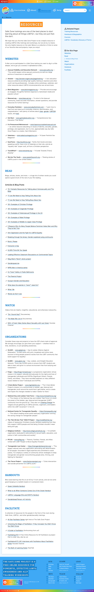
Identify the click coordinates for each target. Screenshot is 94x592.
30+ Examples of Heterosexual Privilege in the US (25, 213)
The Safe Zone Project (5, 10)
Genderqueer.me (13, 263)
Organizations (69, 64)
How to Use (51, 583)
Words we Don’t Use (15, 294)
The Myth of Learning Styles (17, 548)
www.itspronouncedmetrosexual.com (43, 124)
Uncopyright (51, 581)
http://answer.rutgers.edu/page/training (29, 79)
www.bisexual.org (25, 98)
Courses (67, 37)
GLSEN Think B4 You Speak (17, 250)
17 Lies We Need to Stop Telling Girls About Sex (24, 196)
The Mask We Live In (15, 319)
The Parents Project (15, 276)
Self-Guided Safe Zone (65, 566)
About (33, 10)
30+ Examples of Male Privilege (19, 217)
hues (80, 590)
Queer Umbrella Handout (16, 486)
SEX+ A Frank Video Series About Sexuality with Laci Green (28, 323)
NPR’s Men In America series (17, 268)
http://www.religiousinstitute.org (34, 431)
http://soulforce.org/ (24, 142)
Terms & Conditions (13, 590)
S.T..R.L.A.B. (63, 581)
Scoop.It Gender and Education (18, 281)
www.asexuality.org (46, 70)
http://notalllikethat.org (44, 420)
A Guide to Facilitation (15, 530)
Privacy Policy (4, 590)
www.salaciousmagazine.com (27, 135)
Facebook (78, 579)
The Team (51, 576)
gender (46, 111)
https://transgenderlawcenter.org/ (39, 446)
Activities (51, 564)
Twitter (78, 581)
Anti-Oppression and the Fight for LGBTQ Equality (25, 233)
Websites (67, 53)
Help (59, 10)
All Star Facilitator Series (16, 519)
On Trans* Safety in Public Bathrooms (21, 272)
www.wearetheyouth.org (31, 157)
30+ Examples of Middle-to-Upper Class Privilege (25, 222)
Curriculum (19, 10)
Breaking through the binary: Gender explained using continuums (30, 237)
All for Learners (63, 570)
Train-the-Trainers (81, 568)
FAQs (49, 566)
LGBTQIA (53, 111)
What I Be (11, 289)
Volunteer (51, 578)
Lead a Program (80, 564)
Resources (46, 10)
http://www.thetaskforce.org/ (46, 396)
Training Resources (71, 31)
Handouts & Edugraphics (73, 34)
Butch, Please (12, 241)
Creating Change (46, 402)
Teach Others (63, 576)
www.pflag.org (19, 439)
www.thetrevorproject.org (32, 461)
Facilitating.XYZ (13, 535)
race (17, 113)
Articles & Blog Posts (72, 58)
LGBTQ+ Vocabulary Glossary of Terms (77, 40)
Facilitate (67, 70)
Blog (49, 568)
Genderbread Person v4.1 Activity (19, 499)
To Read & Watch (64, 568)
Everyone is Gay (13, 246)
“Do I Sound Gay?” (14, 314)
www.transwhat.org (25, 151)
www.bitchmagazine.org (29, 89)
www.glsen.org (20, 361)
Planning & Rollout (81, 566)
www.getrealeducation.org (25, 118)
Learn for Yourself (64, 564)
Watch (66, 61)
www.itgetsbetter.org (32, 385)
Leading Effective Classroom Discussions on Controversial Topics (30, 254)
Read (66, 56)
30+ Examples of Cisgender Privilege (20, 209)
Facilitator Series (64, 578)
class (41, 111)
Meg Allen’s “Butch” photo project (19, 259)
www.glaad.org (20, 350)
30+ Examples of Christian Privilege (20, 204)
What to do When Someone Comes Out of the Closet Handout (29, 491)
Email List (78, 577)
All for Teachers (63, 583)
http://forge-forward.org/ (22, 372)
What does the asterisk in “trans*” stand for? (23, 285)
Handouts (67, 67)
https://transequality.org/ (47, 411)
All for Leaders (79, 570)
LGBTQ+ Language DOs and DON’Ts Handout (23, 495)
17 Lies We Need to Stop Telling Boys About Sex (24, 200)
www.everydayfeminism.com (34, 107)
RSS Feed (78, 583)
